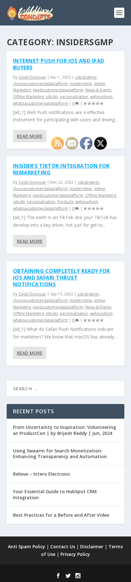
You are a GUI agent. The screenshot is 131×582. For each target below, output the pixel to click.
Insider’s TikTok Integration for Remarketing (61, 169)
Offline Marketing (28, 96)
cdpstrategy (86, 77)
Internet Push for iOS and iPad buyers (58, 64)
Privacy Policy (75, 554)
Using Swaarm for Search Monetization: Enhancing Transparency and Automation (60, 453)
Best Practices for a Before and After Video (61, 515)
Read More (30, 136)
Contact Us (62, 546)
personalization (74, 96)
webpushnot (101, 96)
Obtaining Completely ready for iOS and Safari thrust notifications (61, 277)
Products (65, 201)
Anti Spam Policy (26, 546)
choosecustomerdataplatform (40, 83)
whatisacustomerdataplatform (40, 103)
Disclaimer (91, 546)
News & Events (98, 90)
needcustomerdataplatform (58, 90)
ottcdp (52, 96)
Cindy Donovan (32, 77)
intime (99, 83)
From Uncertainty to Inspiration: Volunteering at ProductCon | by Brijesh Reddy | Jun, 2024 (64, 430)
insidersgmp (81, 83)
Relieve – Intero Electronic (41, 474)
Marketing (22, 90)
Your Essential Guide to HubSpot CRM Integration (55, 494)
